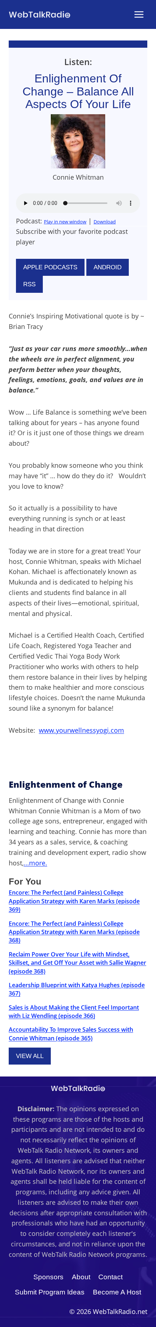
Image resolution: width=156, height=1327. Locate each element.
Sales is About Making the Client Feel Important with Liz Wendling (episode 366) (74, 1011)
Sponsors (48, 1277)
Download (105, 221)
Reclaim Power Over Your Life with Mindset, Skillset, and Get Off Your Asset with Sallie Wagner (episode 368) (77, 962)
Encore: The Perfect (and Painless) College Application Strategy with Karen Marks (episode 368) (74, 932)
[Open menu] (138, 14)
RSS (29, 284)
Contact (110, 1277)
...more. (35, 863)
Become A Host (117, 1292)
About (81, 1277)
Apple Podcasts (50, 267)
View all (30, 1056)
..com (81, 730)
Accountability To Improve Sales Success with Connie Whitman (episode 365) (71, 1034)
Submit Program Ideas (50, 1292)
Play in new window (65, 221)
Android (108, 267)
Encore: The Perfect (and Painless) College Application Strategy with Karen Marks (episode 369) (74, 901)
